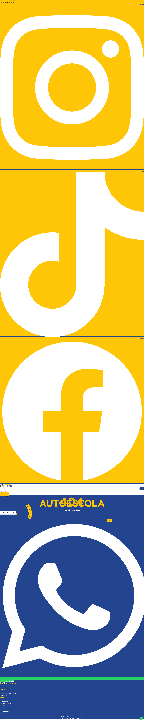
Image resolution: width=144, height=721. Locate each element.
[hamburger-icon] (142, 488)
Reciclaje (4, 491)
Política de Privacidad (70, 718)
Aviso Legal (64, 718)
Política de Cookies (78, 718)
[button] (72, 720)
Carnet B (4, 488)
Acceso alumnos (6, 496)
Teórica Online (5, 489)
